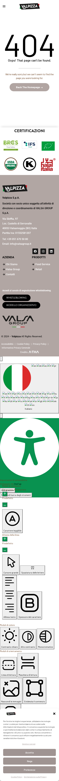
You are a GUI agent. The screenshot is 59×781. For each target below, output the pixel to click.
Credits (24, 352)
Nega (29, 761)
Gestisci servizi (28, 744)
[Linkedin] (51, 251)
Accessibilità (7, 344)
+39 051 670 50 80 (17, 239)
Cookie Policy (16, 777)
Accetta (29, 752)
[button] (54, 713)
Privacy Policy (39, 344)
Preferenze (29, 769)
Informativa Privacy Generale (16, 348)
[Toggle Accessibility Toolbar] (1, 358)
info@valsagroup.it (20, 243)
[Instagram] (43, 251)
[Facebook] (35, 251)
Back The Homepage (28, 87)
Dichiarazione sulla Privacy (35, 777)
